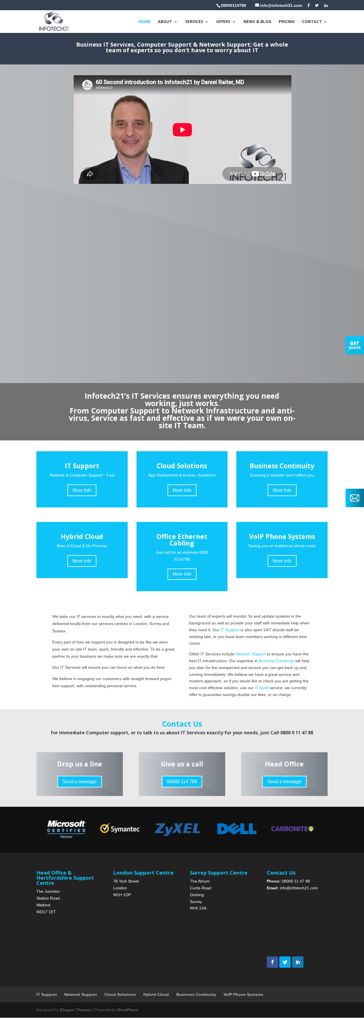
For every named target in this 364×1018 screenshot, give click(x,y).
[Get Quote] (355, 353)
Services (194, 22)
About (165, 22)
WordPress (127, 1009)
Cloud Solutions (120, 994)
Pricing (287, 22)
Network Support (251, 654)
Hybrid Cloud (156, 994)
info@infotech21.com (299, 888)
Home (144, 22)
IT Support (230, 630)
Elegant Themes (75, 1009)
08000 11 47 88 (296, 881)
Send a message (80, 781)
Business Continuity (276, 661)
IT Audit (261, 687)
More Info (82, 490)
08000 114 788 (182, 781)
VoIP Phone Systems (243, 994)
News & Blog (257, 22)
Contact (312, 22)
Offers (223, 22)
